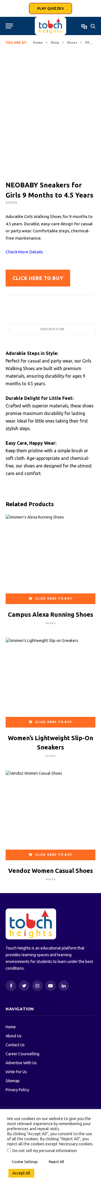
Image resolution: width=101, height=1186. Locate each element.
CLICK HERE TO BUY (53, 598)
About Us (14, 1036)
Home (38, 42)
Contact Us (15, 1045)
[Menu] (9, 26)
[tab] (52, 329)
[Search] (92, 26)
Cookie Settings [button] (25, 1162)
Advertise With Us (21, 1063)
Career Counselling (22, 1054)
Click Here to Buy (38, 278)
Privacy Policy (17, 1090)
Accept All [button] (21, 1173)
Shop (54, 42)
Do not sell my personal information (44, 1150)
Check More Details (24, 251)
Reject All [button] (56, 1162)
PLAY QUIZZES (50, 8)
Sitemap (13, 1081)
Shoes (72, 42)
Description (52, 329)
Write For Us (16, 1072)
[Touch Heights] (50, 26)
